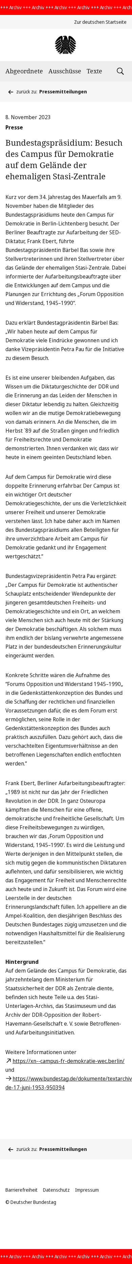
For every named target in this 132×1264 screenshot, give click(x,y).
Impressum (87, 1190)
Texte (94, 71)
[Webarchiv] (66, 45)
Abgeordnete (24, 71)
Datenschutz (56, 1190)
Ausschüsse (64, 71)
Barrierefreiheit (21, 1190)
